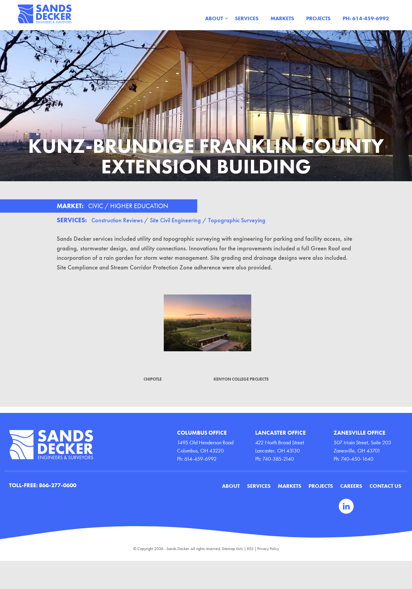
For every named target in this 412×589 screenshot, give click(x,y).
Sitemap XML (232, 548)
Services (246, 18)
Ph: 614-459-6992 (366, 18)
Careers (351, 485)
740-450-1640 (357, 458)
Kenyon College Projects (241, 379)
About (214, 18)
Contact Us (385, 485)
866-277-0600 (57, 485)
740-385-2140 (278, 458)
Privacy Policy (268, 548)
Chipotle (153, 379)
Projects (318, 18)
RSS (250, 548)
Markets (282, 18)
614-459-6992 (200, 458)
